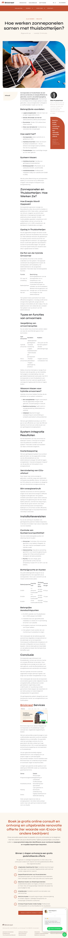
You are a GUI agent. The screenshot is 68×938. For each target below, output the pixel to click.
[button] (54, 3)
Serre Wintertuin (22, 933)
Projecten (18, 8)
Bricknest (26, 705)
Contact (50, 8)
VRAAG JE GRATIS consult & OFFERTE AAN (56, 142)
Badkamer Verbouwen (40, 935)
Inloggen (62, 2)
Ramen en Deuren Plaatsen (56, 933)
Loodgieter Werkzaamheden (41, 933)
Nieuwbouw (33, 2)
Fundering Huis (6, 933)
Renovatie (23, 2)
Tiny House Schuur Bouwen (9, 935)
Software (42, 2)
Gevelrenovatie (22, 935)
